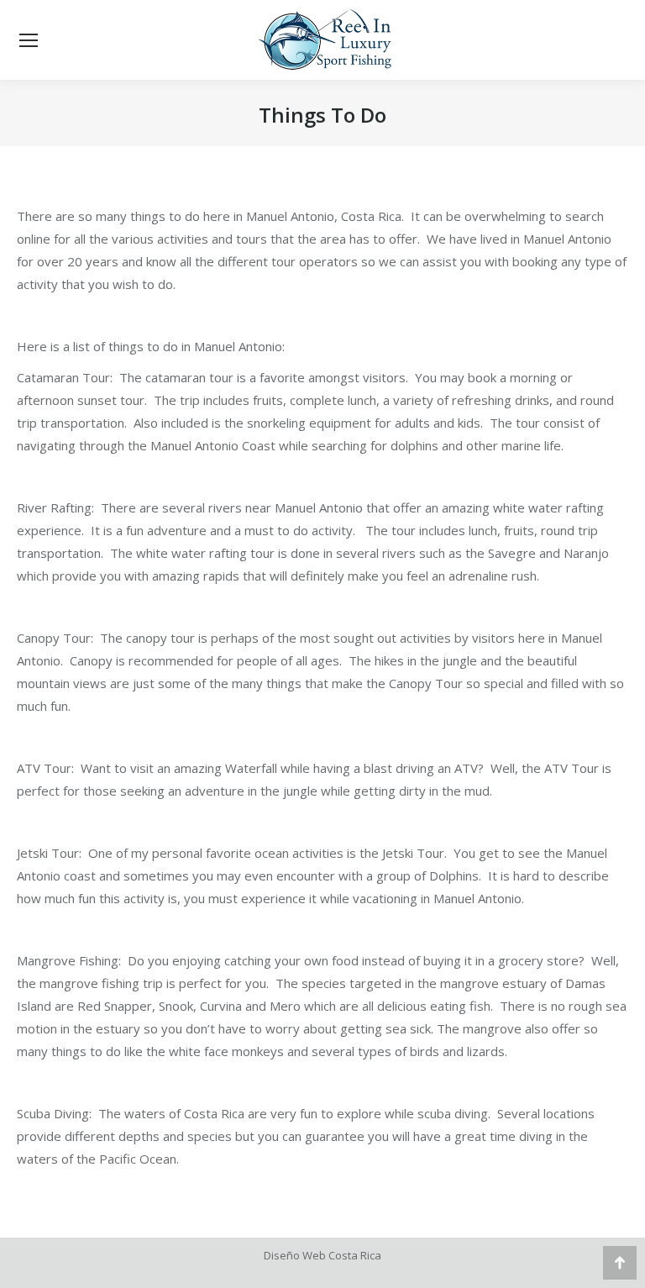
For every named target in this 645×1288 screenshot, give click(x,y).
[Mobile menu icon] (28, 40)
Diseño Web (295, 1255)
